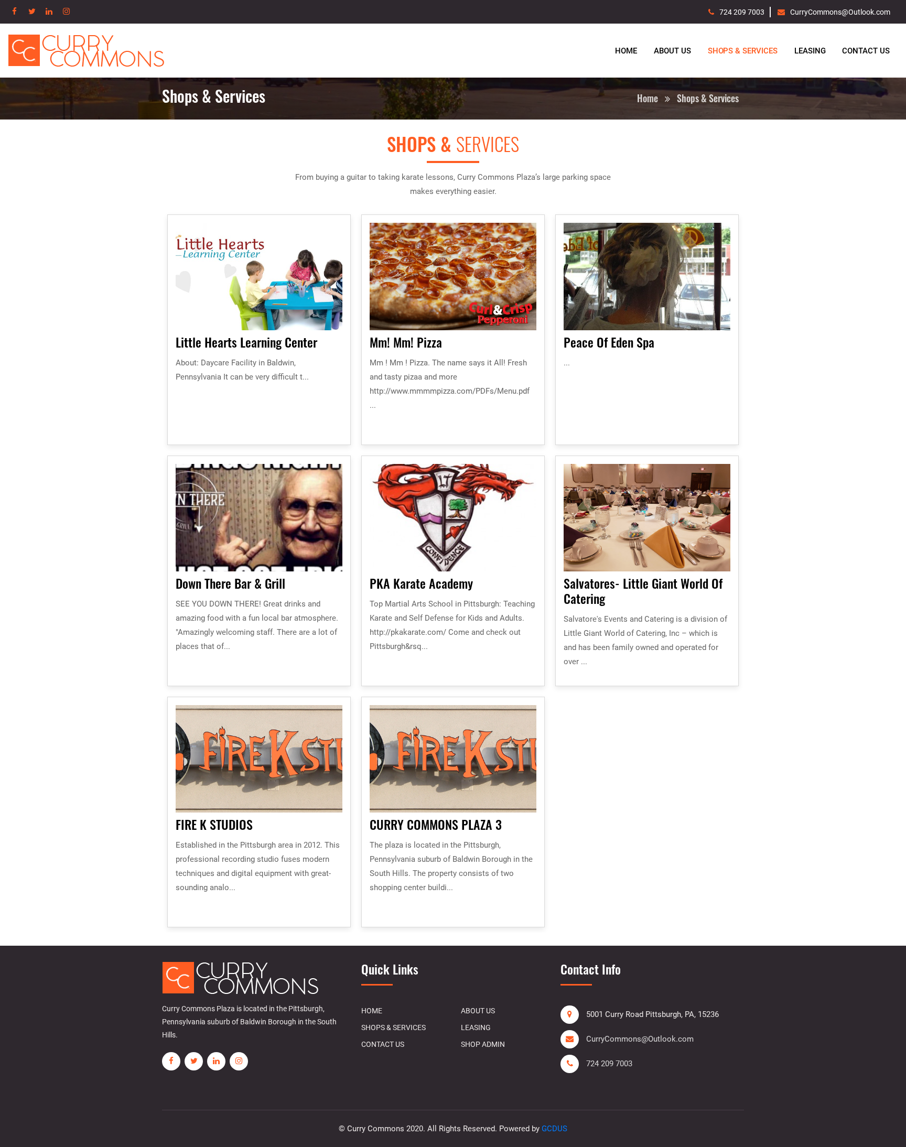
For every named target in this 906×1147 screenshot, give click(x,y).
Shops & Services (743, 51)
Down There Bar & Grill (230, 583)
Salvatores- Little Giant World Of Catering (643, 591)
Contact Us (866, 51)
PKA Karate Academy (421, 583)
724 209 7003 (741, 12)
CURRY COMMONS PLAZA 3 (436, 824)
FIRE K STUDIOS (214, 824)
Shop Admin (483, 1044)
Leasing (810, 51)
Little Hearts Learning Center (246, 341)
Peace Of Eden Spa (609, 341)
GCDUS (554, 1128)
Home (626, 51)
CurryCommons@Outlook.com (840, 12)
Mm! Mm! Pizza (406, 341)
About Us (672, 51)
